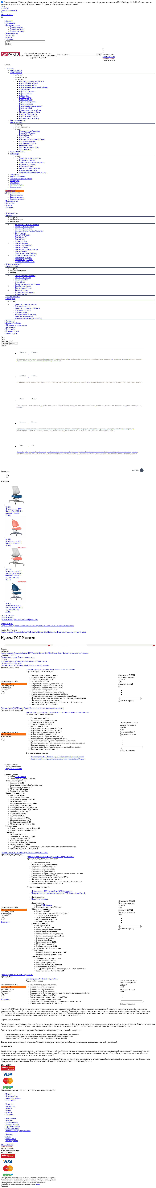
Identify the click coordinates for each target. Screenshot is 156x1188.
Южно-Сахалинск (9, 10)
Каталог (10, 69)
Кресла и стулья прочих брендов (73, 632)
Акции (8, 1110)
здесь (38, 1184)
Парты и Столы (7, 626)
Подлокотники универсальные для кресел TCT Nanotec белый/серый (57, 759)
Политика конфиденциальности (17, 1131)
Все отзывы (135, 469)
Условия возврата (12, 1129)
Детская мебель (7, 620)
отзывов (5, 922)
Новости (8, 1108)
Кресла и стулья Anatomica (11, 632)
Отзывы (8, 37)
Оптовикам (9, 35)
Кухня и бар (33, 620)
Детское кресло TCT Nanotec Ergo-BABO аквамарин (52, 891)
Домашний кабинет (20, 620)
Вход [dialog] (3, 6)
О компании (10, 1106)
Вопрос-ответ (10, 1139)
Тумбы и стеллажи (48, 626)
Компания (9, 1104)
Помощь (8, 1120)
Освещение (69, 626)
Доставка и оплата (12, 25)
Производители (11, 33)
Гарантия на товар (12, 1127)
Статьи (8, 1137)
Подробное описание (13, 769)
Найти (8, 44)
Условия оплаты (16, 195)
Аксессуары (60, 626)
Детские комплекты (21, 626)
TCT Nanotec (20, 777)
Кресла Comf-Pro (44, 632)
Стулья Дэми (56, 632)
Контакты (5, 8)
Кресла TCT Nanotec (30, 632)
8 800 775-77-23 (7, 15)
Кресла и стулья (35, 626)
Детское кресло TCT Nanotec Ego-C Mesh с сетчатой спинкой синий (57, 757)
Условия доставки (17, 197)
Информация (10, 1118)
